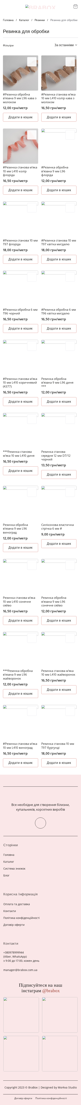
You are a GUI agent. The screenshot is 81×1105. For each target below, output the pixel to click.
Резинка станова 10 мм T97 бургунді (57, 746)
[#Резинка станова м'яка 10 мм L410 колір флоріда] (20, 146)
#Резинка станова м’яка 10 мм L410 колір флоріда (20, 171)
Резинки (40, 20)
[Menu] (5, 7)
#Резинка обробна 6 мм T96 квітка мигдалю (58, 311)
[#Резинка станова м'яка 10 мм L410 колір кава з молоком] (58, 73)
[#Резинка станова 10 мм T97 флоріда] (20, 219)
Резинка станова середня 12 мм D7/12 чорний (56, 455)
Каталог (24, 20)
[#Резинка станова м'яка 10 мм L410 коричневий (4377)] (20, 357)
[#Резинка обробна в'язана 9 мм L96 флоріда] (58, 146)
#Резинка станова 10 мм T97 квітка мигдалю (58, 242)
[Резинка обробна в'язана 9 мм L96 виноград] (20, 503)
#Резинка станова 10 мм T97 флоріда (20, 242)
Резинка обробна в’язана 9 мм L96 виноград (15, 528)
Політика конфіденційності (51, 1098)
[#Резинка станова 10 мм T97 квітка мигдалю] (58, 219)
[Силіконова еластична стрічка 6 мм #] (58, 503)
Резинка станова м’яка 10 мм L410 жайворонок (58, 673)
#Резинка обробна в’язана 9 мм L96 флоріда (54, 171)
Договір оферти (23, 1098)
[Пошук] (68, 7)
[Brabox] (40, 7)
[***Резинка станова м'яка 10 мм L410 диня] (20, 430)
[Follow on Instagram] (40, 823)
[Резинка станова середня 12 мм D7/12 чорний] (58, 430)
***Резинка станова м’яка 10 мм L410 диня (18, 453)
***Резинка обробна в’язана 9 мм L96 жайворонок (18, 674)
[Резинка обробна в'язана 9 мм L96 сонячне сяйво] (58, 576)
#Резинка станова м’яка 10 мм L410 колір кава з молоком (58, 98)
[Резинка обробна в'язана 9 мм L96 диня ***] (58, 357)
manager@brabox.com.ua (20, 970)
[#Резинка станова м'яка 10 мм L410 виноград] (20, 722)
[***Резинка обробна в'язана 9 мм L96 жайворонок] (20, 649)
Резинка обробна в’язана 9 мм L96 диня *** (57, 382)
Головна (8, 20)
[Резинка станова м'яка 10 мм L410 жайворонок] (58, 649)
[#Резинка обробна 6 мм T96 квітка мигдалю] (58, 288)
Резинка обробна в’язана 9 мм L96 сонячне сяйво (53, 601)
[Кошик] (75, 6)
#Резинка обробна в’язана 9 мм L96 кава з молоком (19, 98)
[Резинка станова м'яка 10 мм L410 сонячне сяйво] (20, 576)
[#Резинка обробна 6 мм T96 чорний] (20, 288)
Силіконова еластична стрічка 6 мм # (57, 527)
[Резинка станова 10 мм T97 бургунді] (58, 722)
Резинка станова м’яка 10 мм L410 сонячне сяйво (19, 601)
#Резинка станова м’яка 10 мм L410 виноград (20, 746)
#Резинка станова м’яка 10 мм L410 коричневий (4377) (20, 382)
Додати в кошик (20, 117)
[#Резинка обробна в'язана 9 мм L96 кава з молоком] (20, 73)
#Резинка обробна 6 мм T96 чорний (20, 311)
